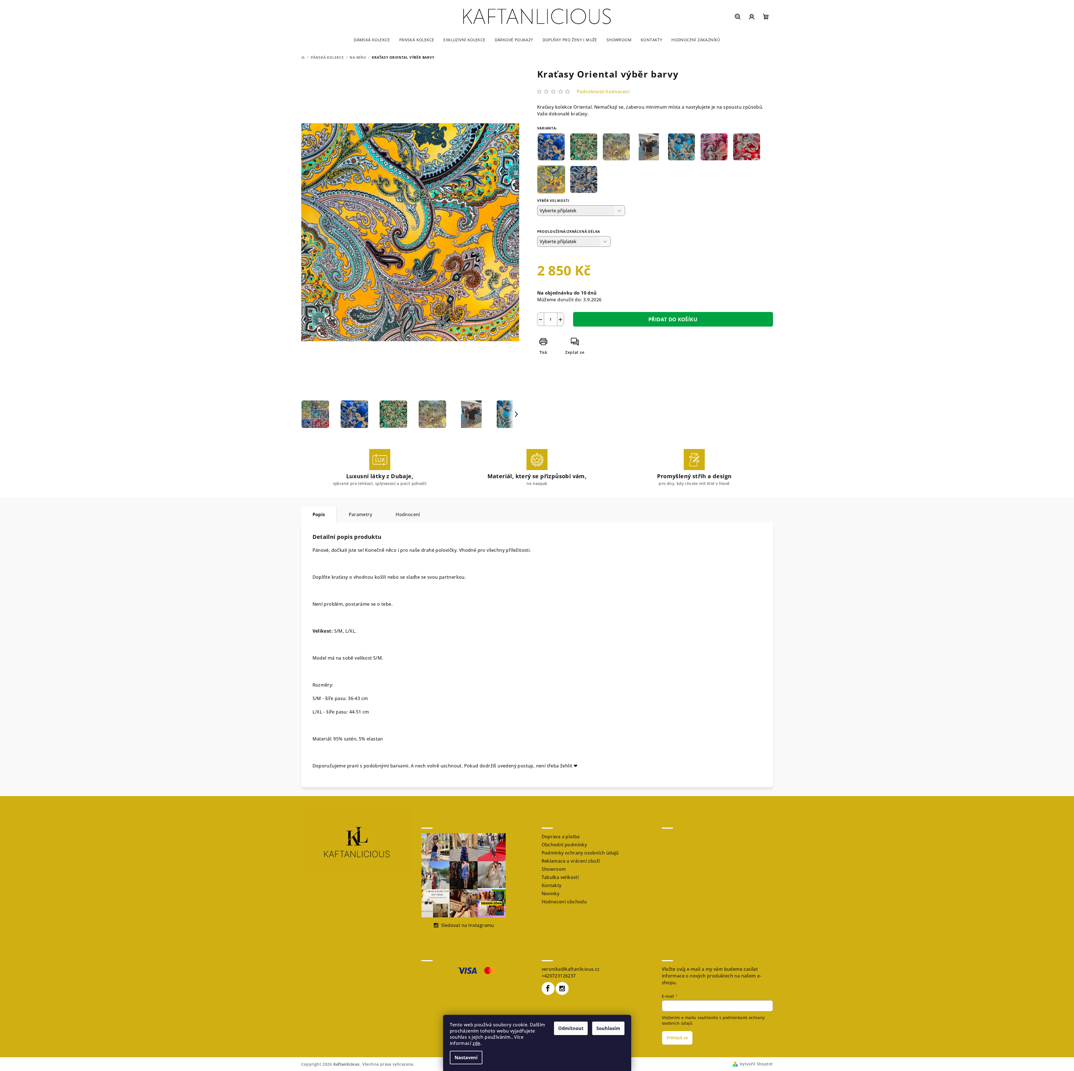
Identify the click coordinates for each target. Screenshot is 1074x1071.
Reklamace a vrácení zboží (571, 861)
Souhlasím (608, 1028)
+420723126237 (559, 976)
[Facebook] (548, 988)
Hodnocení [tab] (408, 514)
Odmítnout (570, 1028)
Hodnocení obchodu (564, 902)
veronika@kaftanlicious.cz (571, 969)
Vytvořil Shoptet (756, 1064)
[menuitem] (372, 39)
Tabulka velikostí (560, 877)
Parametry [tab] (360, 514)
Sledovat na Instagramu (467, 925)
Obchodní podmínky (564, 845)
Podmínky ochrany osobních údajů (580, 853)
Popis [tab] (319, 514)
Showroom (554, 869)
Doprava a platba (561, 836)
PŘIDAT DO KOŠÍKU (672, 319)
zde (476, 1043)
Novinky (551, 893)
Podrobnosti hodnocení (603, 91)
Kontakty (552, 885)
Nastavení (466, 1057)
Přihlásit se (677, 1037)
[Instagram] (562, 988)
